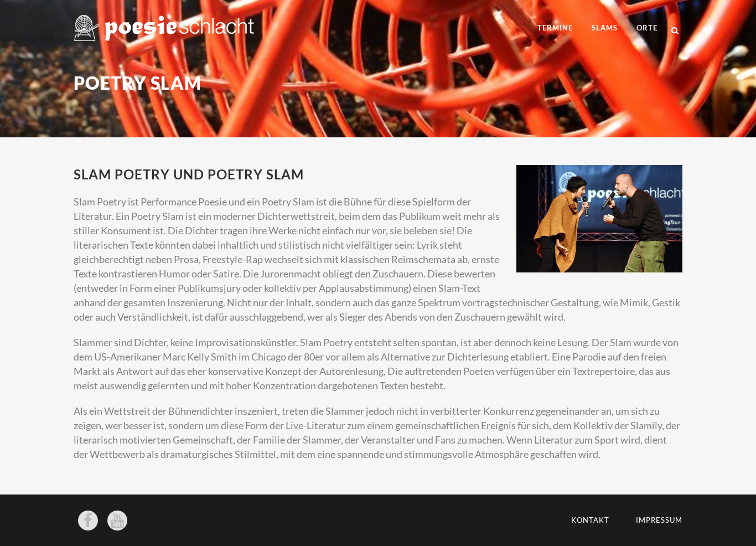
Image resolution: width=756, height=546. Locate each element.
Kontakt (590, 520)
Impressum (659, 520)
